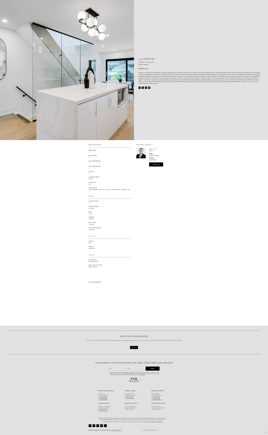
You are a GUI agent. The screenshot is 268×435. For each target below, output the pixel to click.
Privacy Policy (142, 374)
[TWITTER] (105, 425)
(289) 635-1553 (130, 409)
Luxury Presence (116, 430)
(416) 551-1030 (156, 398)
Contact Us (134, 347)
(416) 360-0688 (103, 396)
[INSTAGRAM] (93, 425)
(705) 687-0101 (129, 396)
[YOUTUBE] (101, 425)
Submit (152, 368)
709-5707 (104, 409)
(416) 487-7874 (156, 396)
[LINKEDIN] (97, 425)
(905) (100, 409)
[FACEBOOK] (90, 425)
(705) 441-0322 (156, 409)
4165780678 (152, 159)
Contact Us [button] (156, 164)
